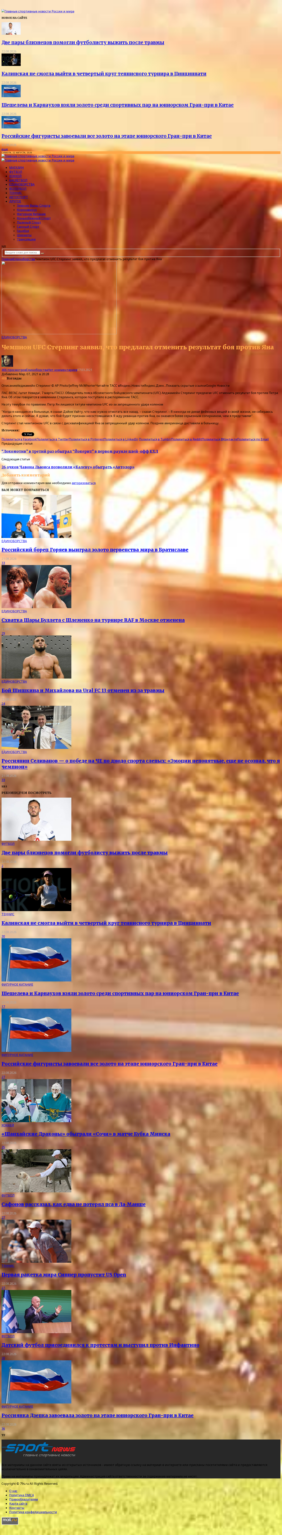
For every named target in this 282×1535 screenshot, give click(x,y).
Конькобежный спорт (34, 218)
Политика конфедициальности (33, 1512)
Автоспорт (18, 197)
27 (3, 1077)
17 (3, 1006)
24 (3, 704)
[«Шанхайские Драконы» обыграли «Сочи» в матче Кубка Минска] (36, 1121)
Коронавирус (27, 210)
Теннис (15, 193)
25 (3, 1147)
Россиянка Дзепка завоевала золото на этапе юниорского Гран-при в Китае (98, 1415)
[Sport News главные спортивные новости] (40, 1457)
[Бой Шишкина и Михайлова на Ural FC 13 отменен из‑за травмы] (36, 677)
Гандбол (23, 231)
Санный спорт (28, 227)
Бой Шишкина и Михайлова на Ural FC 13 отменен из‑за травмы (83, 690)
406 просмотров (14, 370)
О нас (13, 1491)
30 (3, 936)
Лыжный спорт (29, 222)
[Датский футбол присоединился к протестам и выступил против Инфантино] (36, 1332)
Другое (15, 201)
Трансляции (26, 239)
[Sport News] (38, 11)
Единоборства (22, 184)
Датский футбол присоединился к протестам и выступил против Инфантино (100, 1345)
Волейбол (17, 189)
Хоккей (15, 176)
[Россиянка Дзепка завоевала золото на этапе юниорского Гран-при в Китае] (36, 1402)
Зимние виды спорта (33, 205)
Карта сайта (18, 1503)
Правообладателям (23, 1499)
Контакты (16, 1508)
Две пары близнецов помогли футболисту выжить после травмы (83, 42)
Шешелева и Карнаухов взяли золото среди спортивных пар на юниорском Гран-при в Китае (118, 105)
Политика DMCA (21, 1495)
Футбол (15, 172)
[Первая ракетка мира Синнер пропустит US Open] (36, 1261)
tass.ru (25, 430)
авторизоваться (84, 483)
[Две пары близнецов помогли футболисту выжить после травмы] (11, 33)
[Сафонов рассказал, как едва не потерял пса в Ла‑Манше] (36, 1191)
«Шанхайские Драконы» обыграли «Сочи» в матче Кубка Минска (86, 1134)
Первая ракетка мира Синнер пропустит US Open (64, 1275)
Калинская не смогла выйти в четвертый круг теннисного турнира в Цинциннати (104, 74)
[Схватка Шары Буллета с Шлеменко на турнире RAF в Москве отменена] (36, 607)
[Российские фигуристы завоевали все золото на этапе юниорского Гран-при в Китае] (11, 127)
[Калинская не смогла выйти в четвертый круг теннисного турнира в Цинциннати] (11, 65)
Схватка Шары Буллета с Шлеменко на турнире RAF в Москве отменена (93, 620)
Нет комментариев (62, 370)
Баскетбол (18, 180)
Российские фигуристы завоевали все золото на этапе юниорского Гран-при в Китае (107, 136)
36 (3, 1428)
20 (3, 1358)
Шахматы (24, 235)
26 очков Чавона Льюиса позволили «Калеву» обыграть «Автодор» (68, 467)
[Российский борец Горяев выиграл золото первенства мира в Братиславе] (36, 537)
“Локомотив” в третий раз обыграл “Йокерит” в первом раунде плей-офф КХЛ (80, 451)
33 (3, 563)
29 (3, 633)
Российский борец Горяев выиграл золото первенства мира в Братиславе (95, 550)
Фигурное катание (31, 214)
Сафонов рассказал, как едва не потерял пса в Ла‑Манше (74, 1204)
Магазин (16, 167)
